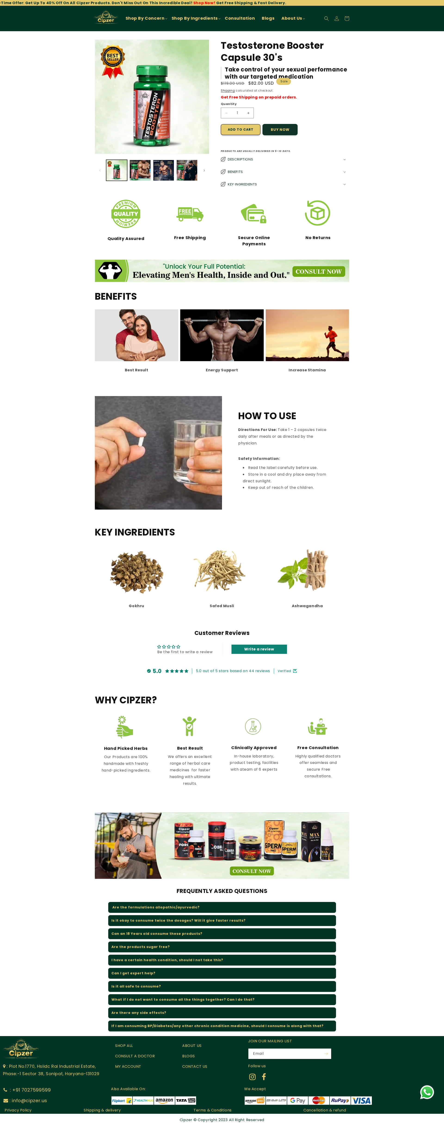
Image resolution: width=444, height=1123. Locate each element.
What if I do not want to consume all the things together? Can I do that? (183, 999)
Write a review (259, 649)
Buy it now (280, 129)
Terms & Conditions (213, 1110)
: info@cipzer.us (28, 1100)
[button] (146, 18)
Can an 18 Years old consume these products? (156, 933)
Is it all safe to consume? (136, 986)
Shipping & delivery (102, 1110)
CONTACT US (194, 1066)
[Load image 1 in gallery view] (116, 170)
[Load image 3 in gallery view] (163, 170)
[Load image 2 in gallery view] (140, 170)
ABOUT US (192, 1045)
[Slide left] (100, 170)
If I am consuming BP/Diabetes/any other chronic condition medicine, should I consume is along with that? (217, 1026)
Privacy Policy (18, 1110)
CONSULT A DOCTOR (135, 1056)
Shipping (228, 90)
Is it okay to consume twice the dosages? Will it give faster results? (178, 920)
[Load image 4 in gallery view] (186, 170)
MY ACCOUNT (128, 1066)
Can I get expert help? (133, 973)
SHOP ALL (124, 1045)
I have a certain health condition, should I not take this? (167, 960)
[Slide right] (204, 170)
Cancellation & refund (324, 1110)
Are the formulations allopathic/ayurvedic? (155, 907)
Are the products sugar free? (140, 947)
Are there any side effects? (138, 1012)
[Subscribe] (326, 1053)
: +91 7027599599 (30, 1090)
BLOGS (188, 1056)
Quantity (229, 104)
